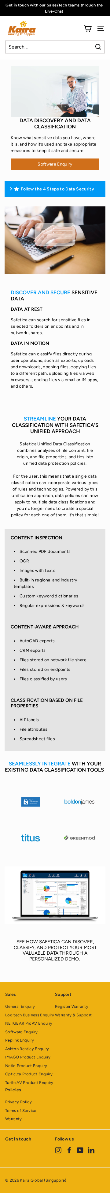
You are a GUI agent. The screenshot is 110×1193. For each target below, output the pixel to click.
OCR (24, 561)
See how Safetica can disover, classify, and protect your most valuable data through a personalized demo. (55, 950)
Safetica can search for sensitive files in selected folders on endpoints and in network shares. (51, 326)
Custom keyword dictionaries (49, 596)
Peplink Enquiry (19, 1040)
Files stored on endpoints (45, 669)
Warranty (13, 1119)
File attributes (33, 729)
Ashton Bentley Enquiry (27, 1048)
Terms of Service (20, 1110)
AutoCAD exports (37, 640)
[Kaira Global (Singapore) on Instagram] (58, 1150)
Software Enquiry (55, 164)
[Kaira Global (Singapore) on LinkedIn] (91, 1150)
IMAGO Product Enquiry (27, 1057)
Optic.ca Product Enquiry (29, 1074)
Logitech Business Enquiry (29, 1015)
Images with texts (37, 570)
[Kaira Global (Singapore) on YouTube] (80, 1150)
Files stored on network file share (53, 660)
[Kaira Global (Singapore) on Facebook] (69, 1150)
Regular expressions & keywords (52, 605)
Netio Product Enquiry (26, 1065)
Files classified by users (43, 679)
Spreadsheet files (37, 738)
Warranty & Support (73, 1015)
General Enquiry (20, 1006)
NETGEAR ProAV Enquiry (28, 1023)
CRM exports (33, 650)
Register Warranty (71, 1006)
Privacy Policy (18, 1102)
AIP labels (29, 719)
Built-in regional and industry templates (45, 583)
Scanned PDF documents (45, 551)
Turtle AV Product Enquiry (29, 1082)
